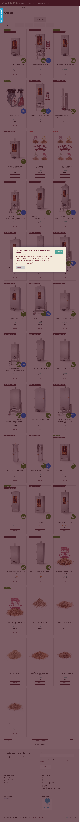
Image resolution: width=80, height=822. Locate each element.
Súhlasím (59, 251)
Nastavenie (20, 267)
